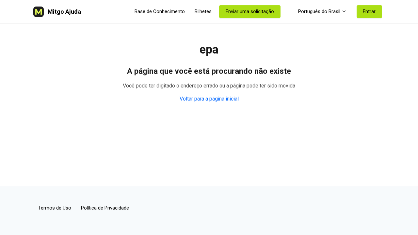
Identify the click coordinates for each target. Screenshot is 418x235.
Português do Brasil (319, 11)
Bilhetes (203, 11)
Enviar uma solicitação (250, 11)
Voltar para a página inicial (209, 99)
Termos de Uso (54, 208)
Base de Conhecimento (160, 11)
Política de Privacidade (105, 208)
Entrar (369, 11)
